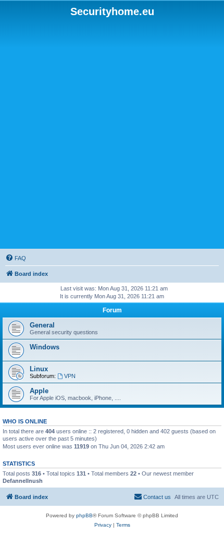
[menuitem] (15, 258)
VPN (70, 376)
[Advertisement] (112, 133)
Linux (39, 369)
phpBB (84, 515)
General (42, 325)
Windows (44, 347)
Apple (39, 391)
